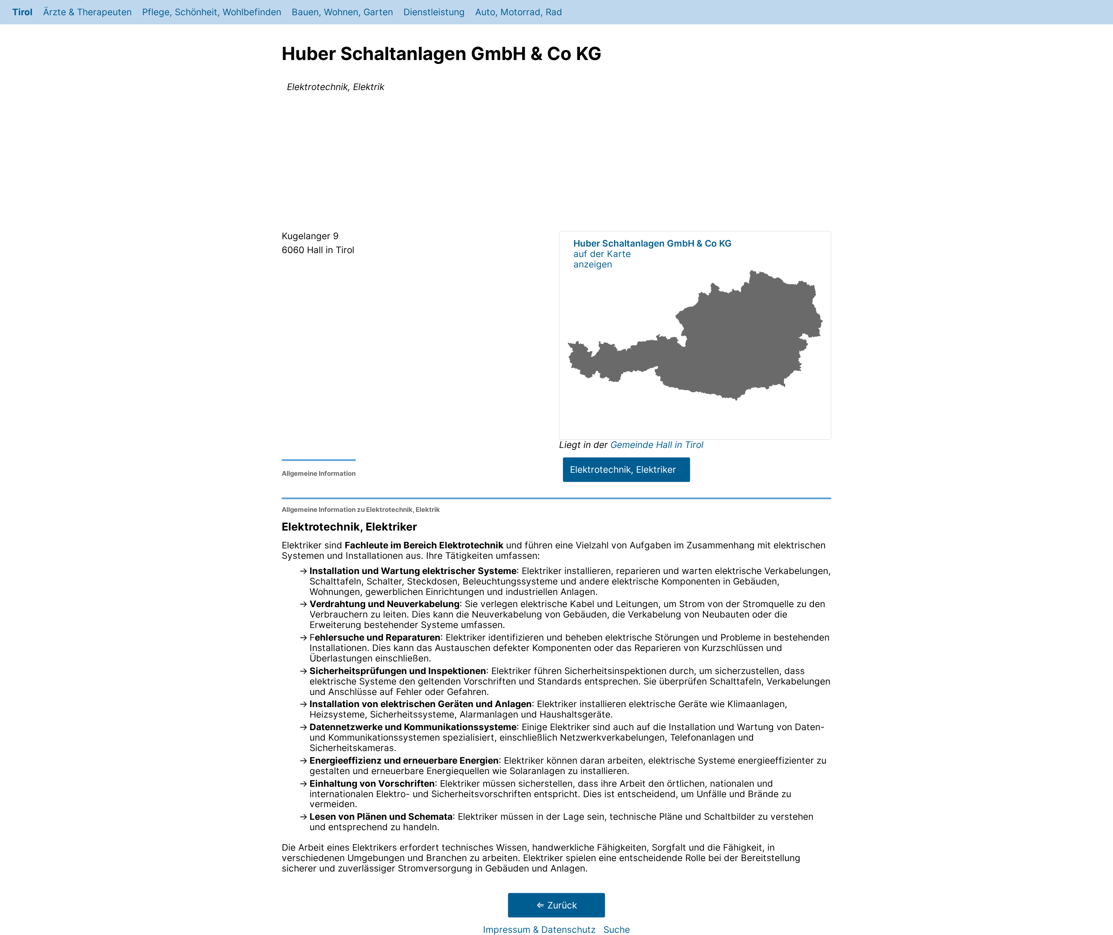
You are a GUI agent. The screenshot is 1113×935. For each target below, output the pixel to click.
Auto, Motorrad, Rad (518, 12)
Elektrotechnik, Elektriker (623, 469)
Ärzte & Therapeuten (87, 12)
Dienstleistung (434, 12)
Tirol (22, 12)
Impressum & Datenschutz (539, 929)
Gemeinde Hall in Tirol (656, 444)
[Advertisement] (556, 163)
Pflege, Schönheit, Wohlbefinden (211, 12)
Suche (616, 929)
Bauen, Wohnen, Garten (342, 12)
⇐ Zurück (556, 905)
